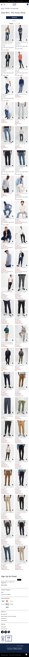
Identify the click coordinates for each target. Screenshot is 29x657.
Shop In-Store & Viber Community (8, 616)
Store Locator (4, 628)
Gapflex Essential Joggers (6, 437)
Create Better (4, 620)
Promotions (3, 618)
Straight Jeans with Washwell (21, 94)
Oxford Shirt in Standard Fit (6, 193)
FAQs (2, 592)
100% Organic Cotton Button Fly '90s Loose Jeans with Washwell (7, 44)
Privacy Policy (4, 585)
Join (19, 579)
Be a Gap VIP (4, 614)
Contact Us (3, 626)
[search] (4, 4)
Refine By (14, 17)
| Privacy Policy (20, 645)
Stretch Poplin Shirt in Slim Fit (7, 243)
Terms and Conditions (6, 594)
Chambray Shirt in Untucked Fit (21, 193)
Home (2, 8)
